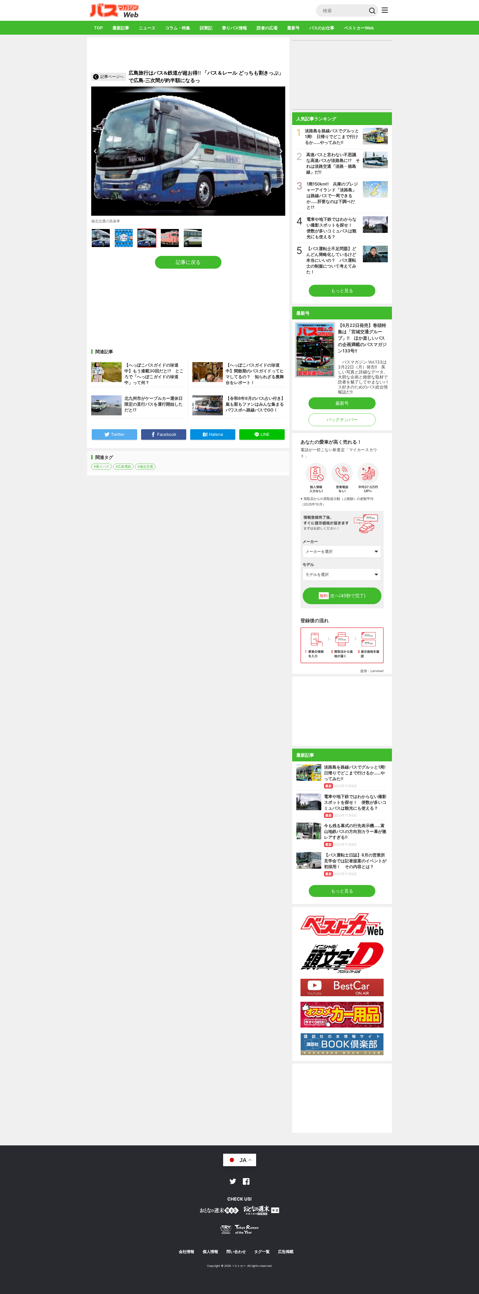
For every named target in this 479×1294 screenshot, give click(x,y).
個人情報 (210, 1252)
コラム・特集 (177, 27)
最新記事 (121, 27)
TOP (98, 27)
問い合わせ (236, 1252)
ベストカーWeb (359, 27)
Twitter (233, 1181)
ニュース (147, 27)
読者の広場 (267, 27)
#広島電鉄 (123, 466)
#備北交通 (145, 466)
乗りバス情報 (234, 27)
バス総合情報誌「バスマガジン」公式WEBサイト (114, 10)
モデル (308, 564)
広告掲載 (286, 1252)
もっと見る (342, 290)
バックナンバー (342, 419)
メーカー (310, 541)
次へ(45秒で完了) (343, 595)
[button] (95, 151)
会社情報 (186, 1252)
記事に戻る (188, 262)
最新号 (293, 27)
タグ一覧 (262, 1252)
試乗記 (206, 27)
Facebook (246, 1181)
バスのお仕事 (321, 27)
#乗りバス (101, 466)
